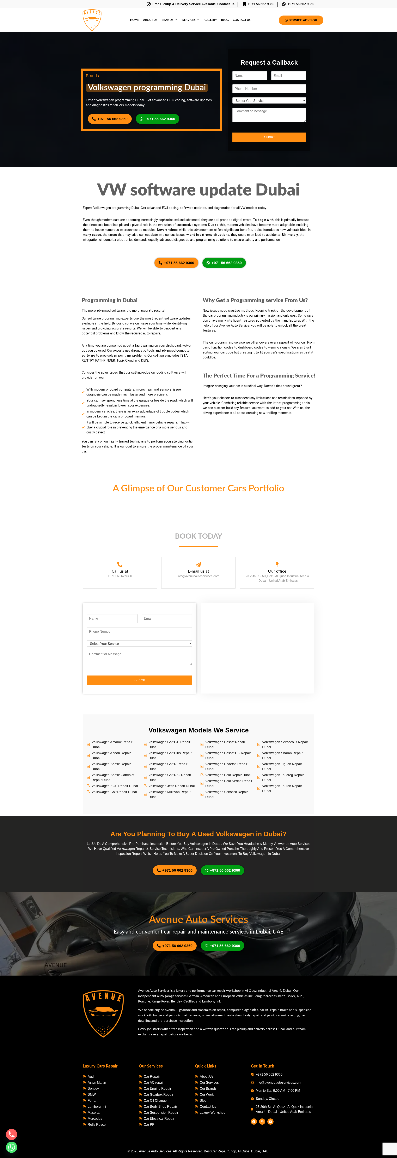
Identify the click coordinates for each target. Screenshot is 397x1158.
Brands (167, 20)
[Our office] (277, 915)
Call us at (120, 922)
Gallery (210, 20)
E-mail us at (198, 922)
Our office (277, 922)
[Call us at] (119, 915)
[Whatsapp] (11, 1147)
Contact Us (242, 20)
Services (189, 20)
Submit (269, 137)
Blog (225, 20)
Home (134, 20)
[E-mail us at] (198, 915)
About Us (150, 20)
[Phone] (11, 1134)
